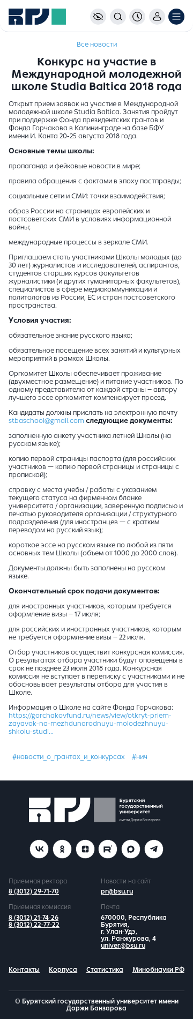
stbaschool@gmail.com (46, 421)
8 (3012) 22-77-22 (34, 924)
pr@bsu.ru (117, 891)
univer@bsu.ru (123, 945)
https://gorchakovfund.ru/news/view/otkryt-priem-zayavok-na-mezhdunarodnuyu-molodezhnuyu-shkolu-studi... (90, 723)
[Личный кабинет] (157, 17)
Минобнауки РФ (158, 969)
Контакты (24, 969)
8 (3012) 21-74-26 (33, 917)
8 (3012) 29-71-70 (34, 891)
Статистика (104, 969)
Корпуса (63, 969)
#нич (139, 757)
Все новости (97, 44)
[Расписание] (137, 17)
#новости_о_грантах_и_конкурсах (68, 757)
